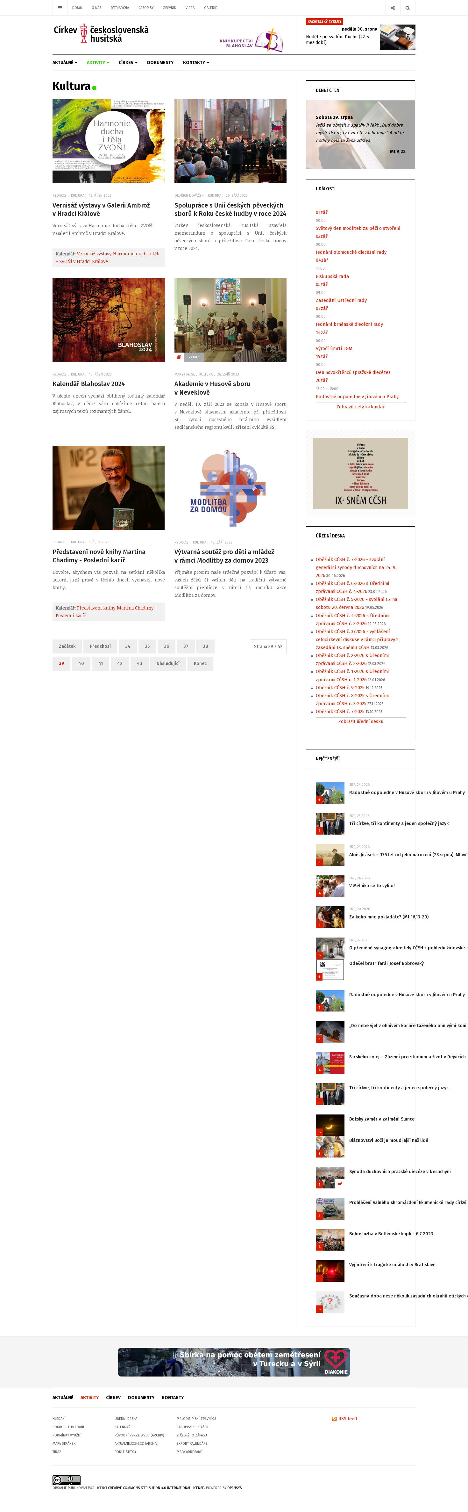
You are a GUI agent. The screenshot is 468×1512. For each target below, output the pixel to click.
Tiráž (57, 1452)
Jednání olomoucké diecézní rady (351, 252)
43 (139, 663)
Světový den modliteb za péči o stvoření (358, 228)
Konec (200, 663)
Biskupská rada (332, 276)
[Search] (407, 7)
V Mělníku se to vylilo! (372, 885)
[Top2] (234, 1362)
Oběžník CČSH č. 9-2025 (340, 687)
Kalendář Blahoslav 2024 (89, 384)
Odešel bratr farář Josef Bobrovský (386, 963)
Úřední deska (126, 1419)
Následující (168, 663)
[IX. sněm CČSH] (360, 473)
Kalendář (123, 1427)
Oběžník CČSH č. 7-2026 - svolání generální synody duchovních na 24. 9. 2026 (356, 567)
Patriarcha (120, 8)
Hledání (59, 1419)
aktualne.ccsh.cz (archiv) (136, 1444)
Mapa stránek (64, 1444)
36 (166, 646)
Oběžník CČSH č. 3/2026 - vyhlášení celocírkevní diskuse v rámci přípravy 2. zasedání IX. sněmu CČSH (358, 639)
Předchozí (100, 646)
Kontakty (194, 62)
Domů (77, 8)
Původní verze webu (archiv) (139, 1435)
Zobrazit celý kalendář (361, 407)
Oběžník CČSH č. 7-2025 (340, 711)
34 (128, 646)
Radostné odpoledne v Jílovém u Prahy (357, 396)
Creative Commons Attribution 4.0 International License (156, 1488)
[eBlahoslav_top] (236, 34)
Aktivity (96, 62)
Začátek (67, 646)
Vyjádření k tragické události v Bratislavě (392, 1264)
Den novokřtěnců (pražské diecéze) (353, 372)
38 (205, 646)
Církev (126, 62)
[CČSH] (102, 33)
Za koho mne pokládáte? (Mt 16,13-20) (389, 917)
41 (100, 663)
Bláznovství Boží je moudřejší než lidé (388, 1140)
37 (185, 646)
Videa (190, 8)
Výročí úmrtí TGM (334, 348)
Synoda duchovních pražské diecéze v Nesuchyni (400, 1171)
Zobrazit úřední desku (360, 721)
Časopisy (145, 8)
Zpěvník (169, 8)
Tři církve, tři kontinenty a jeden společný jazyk (399, 823)
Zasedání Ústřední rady (341, 300)
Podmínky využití (67, 1435)
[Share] (392, 7)
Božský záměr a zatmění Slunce (382, 1119)
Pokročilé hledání (68, 1427)
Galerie (210, 8)
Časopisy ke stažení (193, 1427)
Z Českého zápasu (192, 1435)
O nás (96, 8)
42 (120, 663)
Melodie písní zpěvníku (196, 1419)
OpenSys (234, 1488)
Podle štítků (125, 1452)
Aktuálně (63, 62)
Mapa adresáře (189, 1452)
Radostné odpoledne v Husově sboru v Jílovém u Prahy (407, 792)
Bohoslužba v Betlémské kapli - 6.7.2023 (391, 1234)
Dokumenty (160, 62)
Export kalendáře (192, 1444)
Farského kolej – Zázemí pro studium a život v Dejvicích (407, 1057)
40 (81, 663)
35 (147, 646)
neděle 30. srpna (359, 29)
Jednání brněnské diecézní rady (349, 324)
